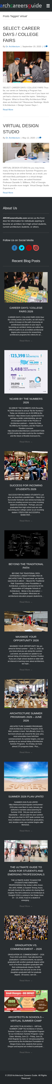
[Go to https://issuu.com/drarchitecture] (36, 248)
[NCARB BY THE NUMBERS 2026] (26, 371)
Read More (8, 109)
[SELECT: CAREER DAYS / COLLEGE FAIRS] (26, 67)
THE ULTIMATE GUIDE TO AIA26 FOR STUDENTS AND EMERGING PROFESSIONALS (26, 871)
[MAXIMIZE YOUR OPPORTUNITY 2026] (26, 621)
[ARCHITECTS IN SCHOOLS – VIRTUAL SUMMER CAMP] (26, 1000)
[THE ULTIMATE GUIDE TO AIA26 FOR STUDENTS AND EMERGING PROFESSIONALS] (26, 851)
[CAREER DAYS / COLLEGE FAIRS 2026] (26, 287)
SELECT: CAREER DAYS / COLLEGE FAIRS (21, 34)
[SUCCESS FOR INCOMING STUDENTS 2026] (26, 465)
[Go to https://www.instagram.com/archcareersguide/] (29, 248)
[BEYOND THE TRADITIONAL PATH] (26, 544)
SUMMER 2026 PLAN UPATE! (26, 796)
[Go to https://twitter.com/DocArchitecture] (22, 248)
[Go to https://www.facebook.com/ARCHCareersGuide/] (14, 248)
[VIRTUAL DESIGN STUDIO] (26, 152)
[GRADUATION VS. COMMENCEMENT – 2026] (26, 927)
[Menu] (48, 5)
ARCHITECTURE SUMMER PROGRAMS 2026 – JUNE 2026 (26, 717)
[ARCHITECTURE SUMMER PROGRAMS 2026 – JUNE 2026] (26, 693)
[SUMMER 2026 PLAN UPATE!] (26, 776)
